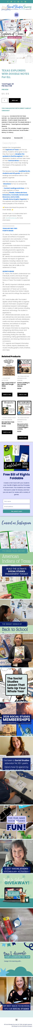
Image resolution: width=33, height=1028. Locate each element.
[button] (16, 14)
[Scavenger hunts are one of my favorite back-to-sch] (16, 616)
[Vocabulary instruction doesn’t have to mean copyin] (16, 856)
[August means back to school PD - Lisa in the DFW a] (16, 788)
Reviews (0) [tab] (18, 138)
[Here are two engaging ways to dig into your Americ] (16, 547)
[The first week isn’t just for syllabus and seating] (16, 685)
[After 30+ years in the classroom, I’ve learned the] (16, 753)
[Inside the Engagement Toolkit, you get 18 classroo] (16, 822)
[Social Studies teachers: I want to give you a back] (16, 890)
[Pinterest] (18, 1)
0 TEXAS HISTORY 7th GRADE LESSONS (18, 122)
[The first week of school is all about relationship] (16, 993)
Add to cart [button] (7, 395)
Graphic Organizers (23, 128)
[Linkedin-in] (21, 1)
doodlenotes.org (11, 218)
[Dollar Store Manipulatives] (16, 925)
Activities (13, 128)
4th (6, 128)
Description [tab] (7, 138)
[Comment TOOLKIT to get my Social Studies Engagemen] (16, 582)
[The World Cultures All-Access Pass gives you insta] (16, 650)
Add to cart (15, 100)
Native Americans (13, 130)
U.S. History (10, 132)
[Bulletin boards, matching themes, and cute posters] (16, 959)
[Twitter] (11, 1)
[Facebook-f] (7, 1)
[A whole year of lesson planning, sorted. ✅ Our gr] (16, 719)
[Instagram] (14, 1)
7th (9, 128)
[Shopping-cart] (25, 1)
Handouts (5, 130)
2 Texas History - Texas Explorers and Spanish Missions (16, 124)
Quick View (8, 373)
